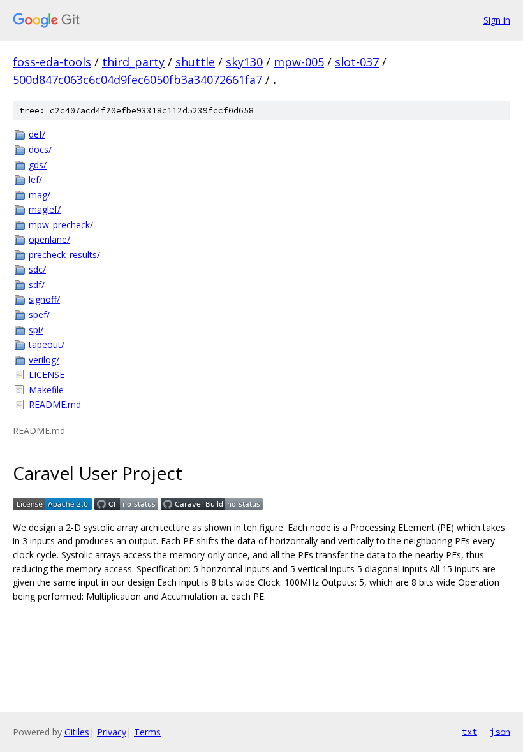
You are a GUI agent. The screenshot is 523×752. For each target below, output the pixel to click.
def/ (37, 134)
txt (469, 731)
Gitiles (76, 732)
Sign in (496, 20)
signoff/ (44, 299)
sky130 (244, 61)
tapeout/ (46, 344)
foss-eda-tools (52, 61)
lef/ (35, 179)
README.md (55, 404)
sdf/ (37, 284)
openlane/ (49, 239)
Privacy (111, 732)
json (500, 731)
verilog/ (44, 360)
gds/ (38, 165)
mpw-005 (299, 61)
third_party (133, 61)
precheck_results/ (64, 255)
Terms (147, 732)
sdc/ (37, 269)
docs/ (40, 149)
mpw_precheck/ (61, 225)
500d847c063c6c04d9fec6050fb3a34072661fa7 (137, 79)
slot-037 (357, 61)
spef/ (39, 314)
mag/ (39, 195)
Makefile (46, 390)
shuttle (195, 61)
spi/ (36, 330)
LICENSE (46, 374)
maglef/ (45, 209)
